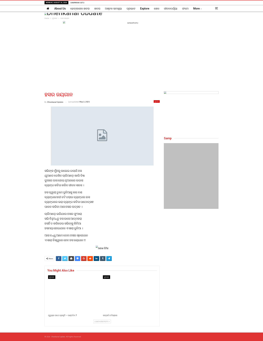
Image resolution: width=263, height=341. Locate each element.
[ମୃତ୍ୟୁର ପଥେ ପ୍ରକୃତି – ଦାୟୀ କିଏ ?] (75, 294)
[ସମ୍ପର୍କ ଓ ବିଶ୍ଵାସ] (129, 294)
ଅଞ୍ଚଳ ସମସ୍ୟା (113, 8)
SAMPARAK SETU (77, 3)
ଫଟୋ (185, 8)
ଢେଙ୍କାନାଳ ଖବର (80, 8)
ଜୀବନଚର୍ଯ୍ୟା (170, 8)
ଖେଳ (156, 8)
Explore (144, 8)
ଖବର (97, 8)
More (196, 8)
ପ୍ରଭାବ (131, 8)
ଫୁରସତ (157, 101)
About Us (60, 8)
